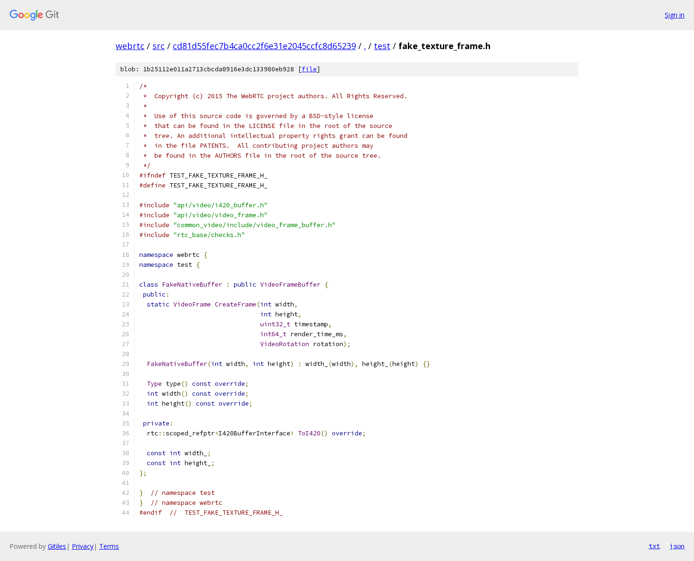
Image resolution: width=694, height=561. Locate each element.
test (382, 45)
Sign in (675, 14)
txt (654, 546)
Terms (109, 546)
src (158, 45)
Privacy (82, 546)
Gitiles (57, 546)
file (309, 69)
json (677, 546)
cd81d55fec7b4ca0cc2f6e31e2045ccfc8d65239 (264, 45)
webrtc (130, 45)
